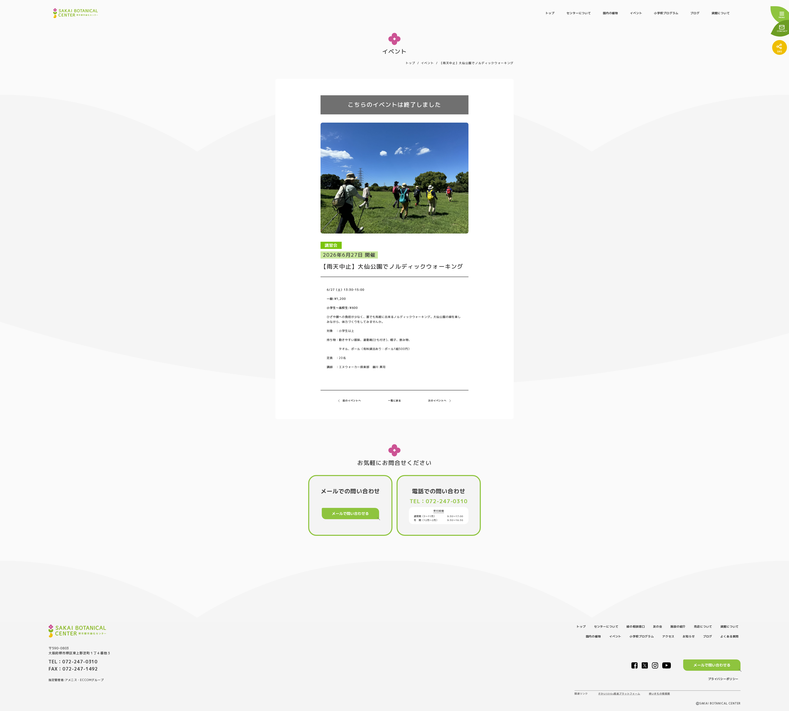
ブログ (695, 13)
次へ (437, 400)
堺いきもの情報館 (659, 693)
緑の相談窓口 (635, 626)
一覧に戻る (394, 400)
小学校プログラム (666, 13)
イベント (636, 13)
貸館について (721, 13)
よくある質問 (729, 636)
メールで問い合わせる (350, 513)
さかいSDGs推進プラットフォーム (619, 693)
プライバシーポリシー (723, 679)
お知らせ (689, 636)
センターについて (578, 13)
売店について (703, 626)
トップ (550, 13)
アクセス (668, 636)
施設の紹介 (678, 626)
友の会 (657, 626)
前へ (352, 400)
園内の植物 (610, 13)
